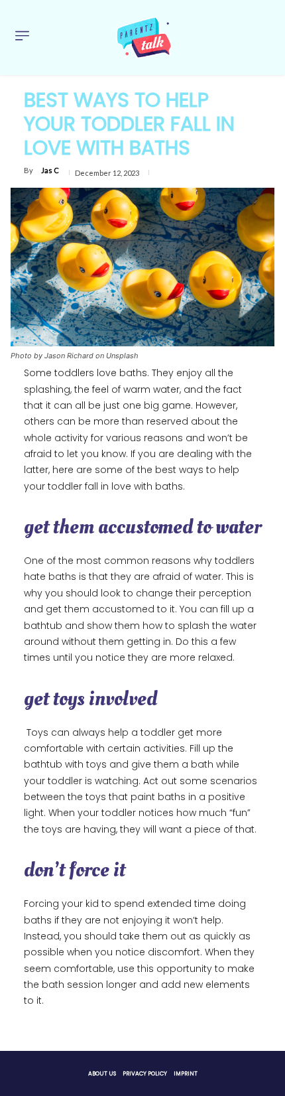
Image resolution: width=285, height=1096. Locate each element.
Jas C (50, 170)
